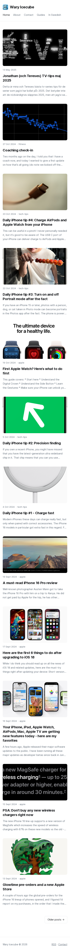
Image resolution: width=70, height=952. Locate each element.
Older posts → (56, 919)
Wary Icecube (22, 7)
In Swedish (54, 14)
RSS (54, 944)
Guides (41, 14)
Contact (28, 14)
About (17, 14)
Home (6, 14)
